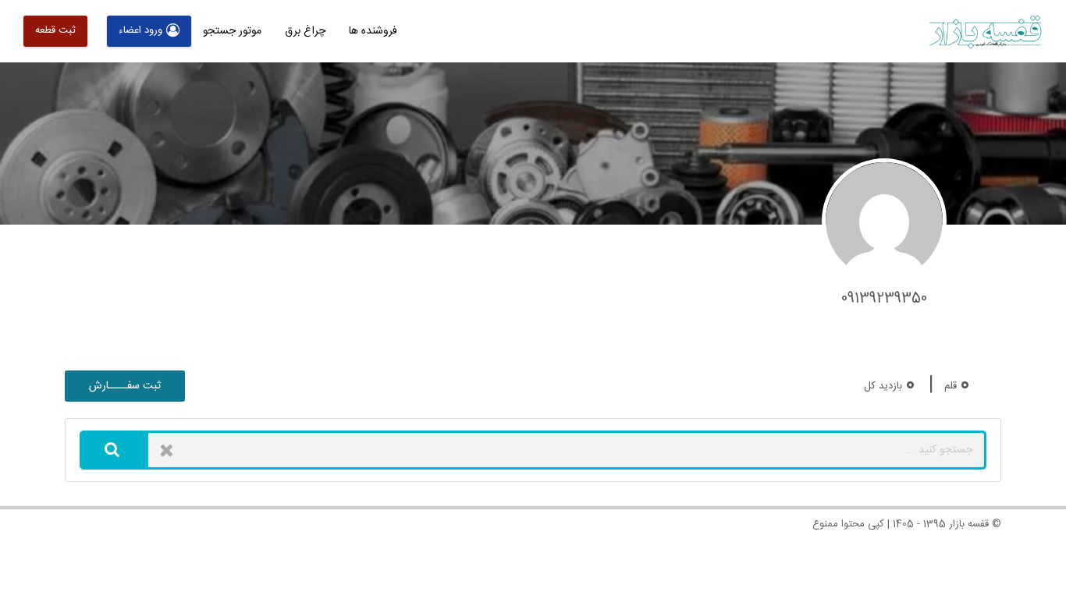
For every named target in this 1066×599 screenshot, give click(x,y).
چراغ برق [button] (305, 31)
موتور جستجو (232, 31)
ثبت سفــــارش (125, 386)
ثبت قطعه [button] (55, 30)
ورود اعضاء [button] (140, 30)
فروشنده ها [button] (373, 31)
